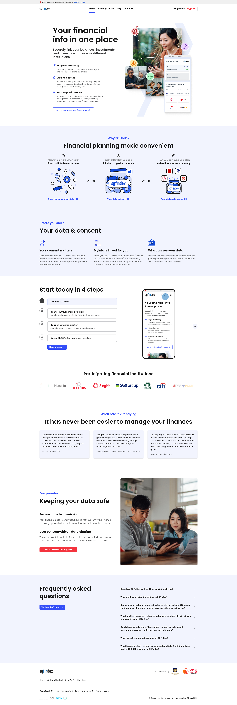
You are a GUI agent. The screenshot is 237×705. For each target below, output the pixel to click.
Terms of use (101, 691)
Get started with (53, 549)
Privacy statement (83, 691)
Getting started (106, 8)
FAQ (119, 8)
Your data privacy (116, 199)
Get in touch (45, 691)
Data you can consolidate (61, 199)
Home (92, 8)
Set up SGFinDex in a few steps (71, 110)
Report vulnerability (63, 691)
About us (128, 8)
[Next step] (195, 326)
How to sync (55, 347)
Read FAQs (70, 680)
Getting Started (55, 680)
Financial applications (172, 199)
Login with (179, 8)
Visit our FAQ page (50, 607)
